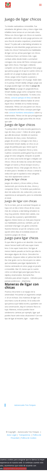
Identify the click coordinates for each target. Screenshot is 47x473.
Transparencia (24, 435)
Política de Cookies (28, 438)
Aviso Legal (11, 435)
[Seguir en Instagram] (26, 445)
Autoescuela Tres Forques (25, 405)
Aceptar (6, 468)
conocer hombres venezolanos (21, 112)
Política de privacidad (18, 468)
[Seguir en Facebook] (21, 445)
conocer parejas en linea (21, 97)
